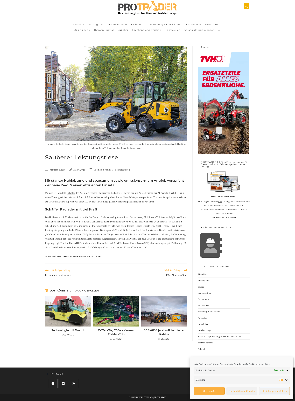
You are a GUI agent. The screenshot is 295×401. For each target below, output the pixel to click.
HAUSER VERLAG (144, 397)
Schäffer (71, 193)
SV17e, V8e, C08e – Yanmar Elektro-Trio (116, 332)
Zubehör (123, 30)
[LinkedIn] (63, 383)
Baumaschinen (117, 24)
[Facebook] (53, 383)
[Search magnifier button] (246, 6)
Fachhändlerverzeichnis (146, 30)
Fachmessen (138, 24)
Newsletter (202, 318)
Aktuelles (78, 24)
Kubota (52, 221)
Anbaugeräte (96, 24)
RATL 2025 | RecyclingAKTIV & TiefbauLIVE (219, 336)
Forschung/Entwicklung (209, 311)
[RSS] (73, 383)
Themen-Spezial (104, 30)
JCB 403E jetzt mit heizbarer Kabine (164, 332)
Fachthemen (193, 24)
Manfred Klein (57, 169)
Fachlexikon (173, 30)
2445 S (65, 256)
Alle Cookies (209, 391)
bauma (201, 287)
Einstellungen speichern (274, 391)
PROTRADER (160, 397)
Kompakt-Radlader (79, 256)
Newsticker (212, 24)
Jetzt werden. (224, 217)
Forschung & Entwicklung (165, 24)
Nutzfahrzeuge (81, 30)
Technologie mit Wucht (68, 330)
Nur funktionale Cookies (242, 391)
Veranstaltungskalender (199, 30)
